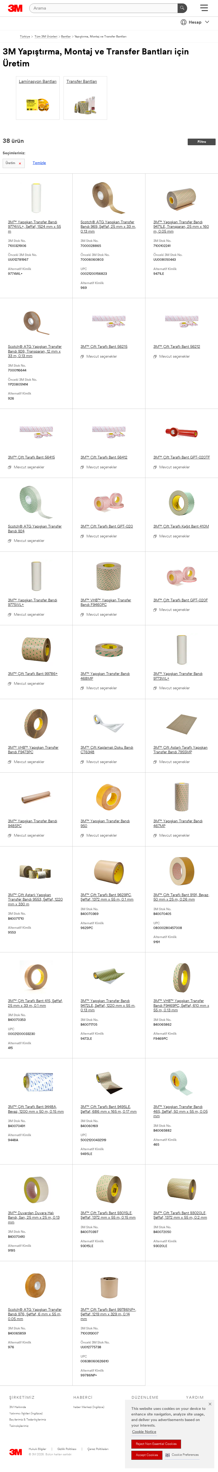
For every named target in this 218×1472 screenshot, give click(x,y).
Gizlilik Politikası (66, 1449)
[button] (182, 1455)
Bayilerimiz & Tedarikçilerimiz (27, 1419)
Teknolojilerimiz (18, 1426)
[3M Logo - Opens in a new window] (15, 8)
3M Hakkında (17, 1407)
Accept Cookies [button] (147, 1455)
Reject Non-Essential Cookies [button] (156, 1444)
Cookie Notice (144, 1432)
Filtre (202, 142)
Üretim (10, 163)
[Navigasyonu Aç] (204, 10)
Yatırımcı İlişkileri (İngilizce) (26, 1413)
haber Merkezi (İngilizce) (88, 1407)
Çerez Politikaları (97, 1449)
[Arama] (182, 8)
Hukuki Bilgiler (37, 1449)
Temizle (39, 163)
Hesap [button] (195, 22)
